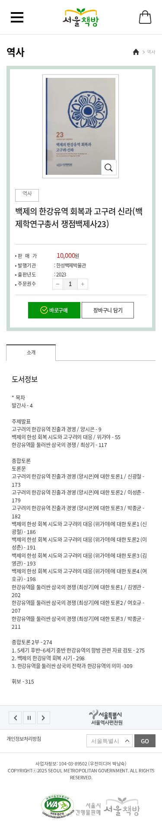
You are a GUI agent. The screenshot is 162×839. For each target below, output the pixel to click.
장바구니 (145, 17)
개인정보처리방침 (23, 739)
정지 (29, 717)
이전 (15, 717)
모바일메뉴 (17, 17)
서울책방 (81, 17)
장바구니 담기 (107, 310)
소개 (31, 352)
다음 (43, 717)
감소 (57, 284)
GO (145, 741)
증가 (82, 284)
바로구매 (58, 310)
